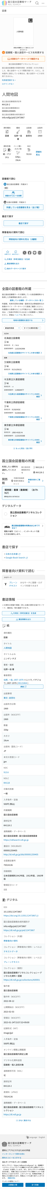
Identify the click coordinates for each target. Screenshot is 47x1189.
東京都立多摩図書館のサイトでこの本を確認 (24, 441)
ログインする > (8, 84)
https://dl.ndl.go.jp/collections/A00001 (22, 979)
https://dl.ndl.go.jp (12, 1114)
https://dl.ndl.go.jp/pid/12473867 (19, 930)
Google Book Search (15, 557)
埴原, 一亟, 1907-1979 (13, 679)
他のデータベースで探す (16, 268)
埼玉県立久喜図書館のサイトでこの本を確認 (24, 395)
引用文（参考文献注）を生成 (18, 259)
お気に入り (8, 254)
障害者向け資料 (11, 940)
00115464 (22, 682)
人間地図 (8, 647)
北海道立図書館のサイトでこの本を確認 (24, 352)
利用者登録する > (9, 80)
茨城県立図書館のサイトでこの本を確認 (24, 373)
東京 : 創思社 (9, 697)
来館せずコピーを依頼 (13, 195)
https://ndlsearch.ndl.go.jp (16, 839)
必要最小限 (12, 1184)
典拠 (22, 686)
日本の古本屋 (12, 553)
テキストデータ (11, 951)
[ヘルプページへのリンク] (26, 49)
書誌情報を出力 (13, 263)
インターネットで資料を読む (13, 1154)
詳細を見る (39, 153)
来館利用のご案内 (34, 480)
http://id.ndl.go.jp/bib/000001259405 (21, 854)
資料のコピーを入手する (11, 1157)
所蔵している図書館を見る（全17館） (23, 207)
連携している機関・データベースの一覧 (25, 300)
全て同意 (35, 1184)
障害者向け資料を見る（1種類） (23, 239)
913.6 (6, 772)
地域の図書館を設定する (23, 320)
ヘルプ (17, 315)
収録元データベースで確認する (25, 58)
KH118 (7, 782)
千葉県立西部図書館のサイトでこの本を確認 (24, 418)
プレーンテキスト (13, 584)
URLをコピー (15, 254)
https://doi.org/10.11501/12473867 (20, 915)
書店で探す (24, 223)
